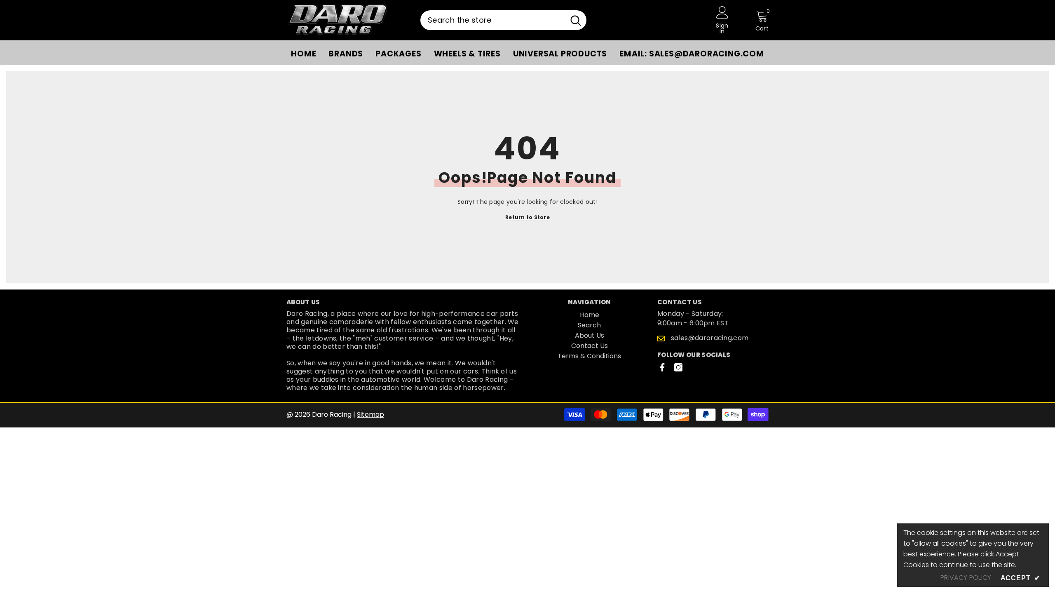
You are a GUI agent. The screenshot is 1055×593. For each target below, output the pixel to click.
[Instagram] (678, 367)
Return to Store (527, 217)
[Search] (503, 20)
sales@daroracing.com (709, 338)
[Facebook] (662, 367)
